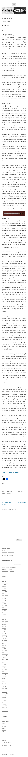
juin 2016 (3, 647)
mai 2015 (4, 664)
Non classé (4, 726)
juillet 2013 (4, 697)
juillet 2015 (4, 660)
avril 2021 (4, 584)
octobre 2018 (4, 609)
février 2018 (4, 616)
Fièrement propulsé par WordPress (8, 754)
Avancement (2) (17, 564)
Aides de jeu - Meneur (19, 491)
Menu (14, 4)
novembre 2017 (5, 621)
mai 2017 (4, 628)
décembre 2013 (5, 688)
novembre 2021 (5, 583)
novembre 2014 (5, 673)
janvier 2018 (4, 617)
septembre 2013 (5, 693)
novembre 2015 (5, 655)
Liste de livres (5, 550)
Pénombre (4, 565)
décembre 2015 (5, 654)
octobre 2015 (4, 657)
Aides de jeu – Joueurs (6, 719)
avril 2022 (4, 579)
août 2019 (4, 600)
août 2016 (4, 643)
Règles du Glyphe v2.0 (6, 548)
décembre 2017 (5, 619)
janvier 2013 (4, 707)
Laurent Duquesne (5, 567)
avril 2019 (4, 603)
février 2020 (4, 591)
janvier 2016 (4, 652)
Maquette (10, 565)
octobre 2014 (4, 674)
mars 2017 (4, 631)
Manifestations (5, 724)
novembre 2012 (5, 711)
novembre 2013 (5, 690)
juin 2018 (3, 612)
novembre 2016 (5, 638)
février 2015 (4, 669)
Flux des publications (6, 742)
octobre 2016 (4, 640)
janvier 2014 (4, 686)
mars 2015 (4, 667)
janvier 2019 (4, 607)
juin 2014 (3, 681)
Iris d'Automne (5, 571)
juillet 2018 (4, 610)
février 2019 (4, 605)
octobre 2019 (4, 598)
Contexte (3, 493)
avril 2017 (4, 629)
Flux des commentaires (6, 743)
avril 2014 (4, 683)
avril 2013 (4, 702)
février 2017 (4, 633)
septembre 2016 (5, 641)
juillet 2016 (4, 645)
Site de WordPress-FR (6, 745)
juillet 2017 (4, 626)
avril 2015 (4, 666)
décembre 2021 (5, 581)
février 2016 (4, 650)
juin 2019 (3, 602)
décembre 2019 (5, 595)
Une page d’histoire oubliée (7, 555)
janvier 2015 (4, 671)
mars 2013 (4, 704)
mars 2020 (4, 590)
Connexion (4, 740)
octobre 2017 (4, 622)
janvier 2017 (4, 635)
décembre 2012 (5, 709)
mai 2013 (4, 700)
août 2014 (4, 678)
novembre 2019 (5, 597)
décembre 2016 (5, 636)
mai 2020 (4, 588)
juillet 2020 (4, 586)
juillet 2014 (4, 680)
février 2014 (4, 685)
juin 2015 (3, 662)
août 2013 (4, 695)
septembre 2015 (5, 659)
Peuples (3, 728)
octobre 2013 (4, 692)
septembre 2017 (5, 624)
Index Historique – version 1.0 (8, 552)
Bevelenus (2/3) (22, 502)
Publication (4, 730)
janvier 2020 (4, 593)
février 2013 (4, 705)
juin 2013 (3, 699)
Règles (3, 731)
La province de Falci (6, 553)
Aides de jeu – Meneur (6, 721)
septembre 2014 (5, 676)
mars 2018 (4, 614)
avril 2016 (4, 648)
